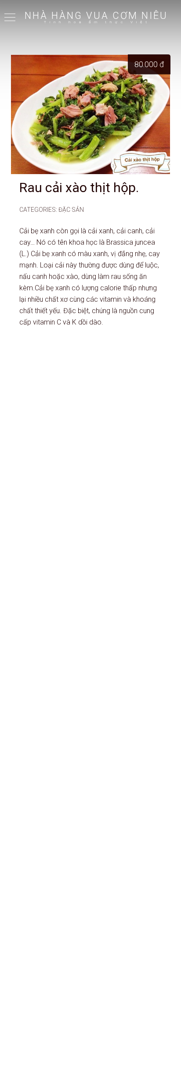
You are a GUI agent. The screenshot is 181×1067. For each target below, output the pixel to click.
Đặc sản (71, 209)
